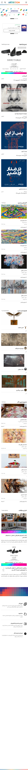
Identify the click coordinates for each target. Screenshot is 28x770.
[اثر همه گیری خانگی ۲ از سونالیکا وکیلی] (14, 411)
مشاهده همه (5, 510)
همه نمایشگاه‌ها (5, 44)
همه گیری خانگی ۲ (22, 421)
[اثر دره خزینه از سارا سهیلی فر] (14, 212)
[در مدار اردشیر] (14, 186)
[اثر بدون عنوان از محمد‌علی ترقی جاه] (14, 436)
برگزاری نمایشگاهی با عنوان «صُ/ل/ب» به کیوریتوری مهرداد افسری (16, 569)
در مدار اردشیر (23, 189)
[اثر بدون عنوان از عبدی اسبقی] (14, 461)
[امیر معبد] (14, 318)
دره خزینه (24, 222)
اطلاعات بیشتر (12, 30)
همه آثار (3, 202)
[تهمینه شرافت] (14, 339)
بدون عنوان (24, 272)
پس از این (24, 151)
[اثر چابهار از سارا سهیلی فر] (14, 237)
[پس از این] (14, 149)
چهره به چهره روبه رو (21, 113)
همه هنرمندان (5, 310)
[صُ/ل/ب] (14, 73)
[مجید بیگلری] (14, 381)
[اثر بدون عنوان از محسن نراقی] (14, 262)
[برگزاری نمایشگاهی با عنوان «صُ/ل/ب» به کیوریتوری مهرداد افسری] (14, 556)
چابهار (25, 247)
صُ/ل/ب (24, 76)
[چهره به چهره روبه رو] (14, 111)
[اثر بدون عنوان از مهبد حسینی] (14, 486)
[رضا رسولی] (14, 360)
